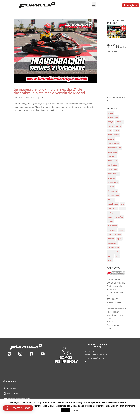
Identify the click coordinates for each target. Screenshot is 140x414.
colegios (111, 139)
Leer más (75, 410)
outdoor (118, 234)
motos (121, 230)
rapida (119, 238)
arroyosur (119, 122)
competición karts (114, 148)
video (110, 260)
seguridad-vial (113, 247)
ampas (110, 113)
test (117, 256)
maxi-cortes (112, 226)
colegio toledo (113, 143)
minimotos (112, 230)
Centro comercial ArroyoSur (95, 355)
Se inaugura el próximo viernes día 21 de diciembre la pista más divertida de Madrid (49, 91)
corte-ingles (112, 152)
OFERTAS (44, 97)
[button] (94, 4)
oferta (110, 234)
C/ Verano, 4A (89, 351)
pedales (111, 238)
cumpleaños (112, 160)
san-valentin (112, 243)
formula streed (113, 195)
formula (111, 187)
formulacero (112, 191)
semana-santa (113, 252)
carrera (118, 126)
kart (122, 204)
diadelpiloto (112, 169)
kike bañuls (119, 217)
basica (110, 126)
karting (21, 97)
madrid (110, 221)
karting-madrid (113, 213)
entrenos (111, 178)
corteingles (112, 156)
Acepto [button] (65, 410)
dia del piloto (113, 165)
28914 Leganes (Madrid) (94, 358)
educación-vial (113, 173)
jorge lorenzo (113, 204)
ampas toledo (113, 117)
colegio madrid (113, 134)
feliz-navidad (113, 182)
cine (109, 130)
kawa (110, 217)
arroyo (110, 122)
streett (110, 256)
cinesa (116, 130)
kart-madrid (112, 208)
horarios (111, 199)
